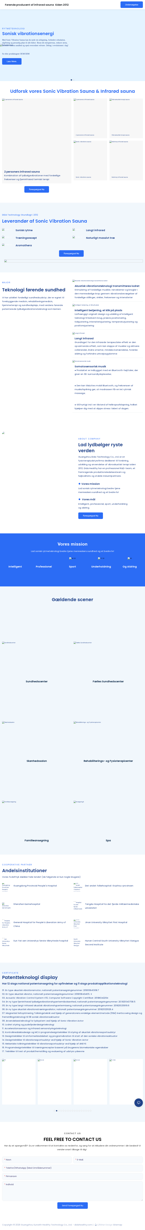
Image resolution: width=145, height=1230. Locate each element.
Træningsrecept (26, 238)
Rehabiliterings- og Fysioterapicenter (108, 761)
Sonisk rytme (24, 230)
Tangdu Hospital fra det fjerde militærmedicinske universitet (112, 906)
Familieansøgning (37, 840)
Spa (108, 840)
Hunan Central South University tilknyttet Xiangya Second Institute (112, 942)
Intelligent (15, 566)
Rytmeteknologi (13, 28)
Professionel (44, 566)
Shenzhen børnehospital (26, 904)
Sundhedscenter (37, 681)
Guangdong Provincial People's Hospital (35, 885)
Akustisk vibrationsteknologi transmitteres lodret (107, 286)
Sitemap (117, 1224)
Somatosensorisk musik (90, 366)
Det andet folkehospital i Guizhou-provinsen (109, 885)
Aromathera (24, 245)
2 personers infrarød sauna (22, 171)
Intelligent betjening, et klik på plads (98, 310)
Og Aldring (130, 566)
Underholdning (101, 566)
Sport (72, 566)
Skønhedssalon (37, 761)
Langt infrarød (95, 230)
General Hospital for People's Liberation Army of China (39, 924)
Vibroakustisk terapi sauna (120, 135)
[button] (71, 79)
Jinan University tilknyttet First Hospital (106, 922)
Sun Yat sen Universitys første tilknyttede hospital (40, 940)
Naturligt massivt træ (100, 238)
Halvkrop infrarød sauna (120, 177)
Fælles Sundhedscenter (108, 681)
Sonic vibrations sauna (83, 177)
